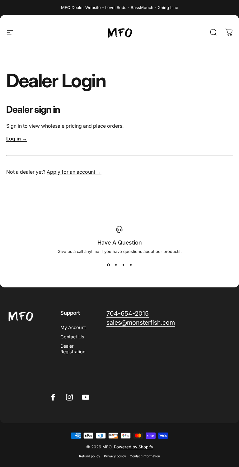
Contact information (145, 456)
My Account (73, 327)
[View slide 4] (130, 265)
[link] (127, 314)
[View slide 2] (116, 265)
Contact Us (72, 336)
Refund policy (89, 456)
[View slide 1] (108, 265)
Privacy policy (115, 456)
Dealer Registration (72, 348)
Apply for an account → (74, 172)
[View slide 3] (123, 265)
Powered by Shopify (133, 446)
